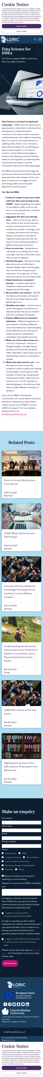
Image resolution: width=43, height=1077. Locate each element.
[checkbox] (21, 861)
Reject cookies (22, 31)
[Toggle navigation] (40, 39)
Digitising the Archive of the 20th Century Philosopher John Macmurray (21, 766)
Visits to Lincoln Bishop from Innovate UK (19, 482)
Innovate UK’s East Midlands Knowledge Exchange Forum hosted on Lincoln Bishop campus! (19, 591)
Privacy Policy (18, 22)
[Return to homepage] (10, 39)
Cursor (12, 1040)
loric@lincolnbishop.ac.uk (14, 414)
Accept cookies (21, 26)
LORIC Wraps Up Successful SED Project (19, 535)
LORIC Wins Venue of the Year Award (20, 712)
